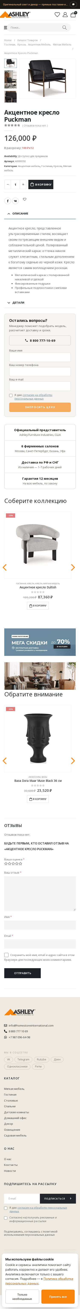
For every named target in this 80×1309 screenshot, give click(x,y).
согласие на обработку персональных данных (33, 396)
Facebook (7, 200)
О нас (9, 1148)
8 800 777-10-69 (42, 340)
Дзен (57, 1059)
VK (15, 200)
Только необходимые (22, 1296)
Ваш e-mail (16, 379)
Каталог (12, 1078)
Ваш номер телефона (23, 365)
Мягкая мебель (51, 583)
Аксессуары (35, 777)
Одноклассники (17, 1066)
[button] (24, 79)
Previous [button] (10, 62)
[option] (10, 79)
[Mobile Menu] (6, 27)
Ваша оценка (14, 859)
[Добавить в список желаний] (24, 199)
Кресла (58, 166)
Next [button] (10, 98)
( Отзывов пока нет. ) (35, 125)
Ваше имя (15, 350)
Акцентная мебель (29, 166)
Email (8, 936)
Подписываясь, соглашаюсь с (23, 1231)
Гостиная (46, 166)
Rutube (41, 1059)
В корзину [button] (40, 605)
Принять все (58, 1296)
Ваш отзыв (12, 872)
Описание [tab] (20, 213)
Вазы (44, 777)
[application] (40, 676)
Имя (8, 917)
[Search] (64, 27)
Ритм (38, 1066)
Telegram (23, 1059)
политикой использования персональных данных (30, 1233)
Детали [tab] (18, 302)
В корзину (43, 184)
